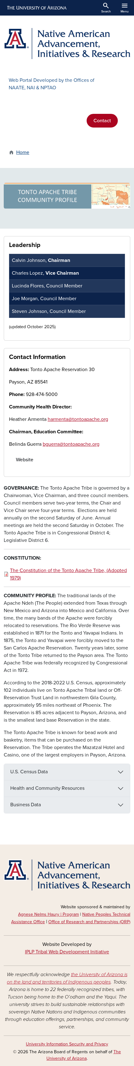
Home (22, 152)
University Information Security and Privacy (67, 1044)
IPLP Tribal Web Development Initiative (67, 952)
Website (24, 460)
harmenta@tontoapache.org (78, 419)
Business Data (25, 805)
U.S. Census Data (29, 772)
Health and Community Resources (47, 788)
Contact (102, 121)
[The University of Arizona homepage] (36, 8)
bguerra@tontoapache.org (71, 444)
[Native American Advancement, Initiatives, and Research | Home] (67, 43)
